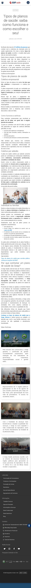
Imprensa (7, 536)
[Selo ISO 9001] (10, 561)
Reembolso (6, 487)
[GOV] (17, 561)
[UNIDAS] (23, 561)
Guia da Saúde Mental (9, 490)
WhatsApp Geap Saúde (11, 527)
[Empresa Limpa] (13, 561)
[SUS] (20, 561)
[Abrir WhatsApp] (27, 584)
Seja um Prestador (8, 504)
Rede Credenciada (8, 510)
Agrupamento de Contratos (10, 493)
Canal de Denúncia (9, 539)
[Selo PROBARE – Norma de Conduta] (7, 561)
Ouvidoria (7, 533)
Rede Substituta (7, 513)
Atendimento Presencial (11, 530)
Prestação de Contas (8, 484)
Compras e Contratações (9, 481)
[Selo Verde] (3, 561)
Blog (4, 516)
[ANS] (27, 561)
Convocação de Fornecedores (11, 478)
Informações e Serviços (9, 507)
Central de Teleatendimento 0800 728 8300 (16, 524)
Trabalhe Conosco (8, 501)
